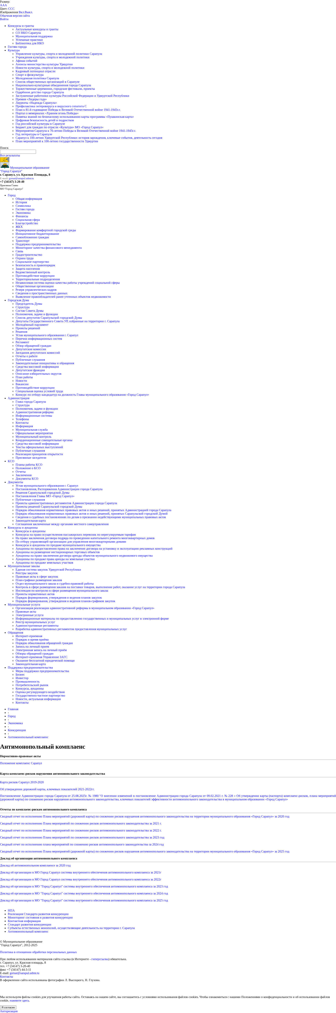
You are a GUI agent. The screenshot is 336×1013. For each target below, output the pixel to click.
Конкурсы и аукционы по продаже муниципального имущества (58, 545)
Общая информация (29, 198)
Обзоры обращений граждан (34, 653)
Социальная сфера (28, 219)
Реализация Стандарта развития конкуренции (38, 914)
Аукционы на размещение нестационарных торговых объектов (58, 552)
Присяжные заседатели (31, 457)
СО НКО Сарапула (28, 32)
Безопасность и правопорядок (35, 265)
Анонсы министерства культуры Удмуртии (44, 64)
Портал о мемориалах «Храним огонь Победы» (47, 113)
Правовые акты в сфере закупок (37, 576)
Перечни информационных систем (39, 338)
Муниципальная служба (32, 429)
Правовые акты (26, 611)
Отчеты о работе (27, 356)
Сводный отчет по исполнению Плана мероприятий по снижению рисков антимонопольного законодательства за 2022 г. (81, 830)
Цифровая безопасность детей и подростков (45, 120)
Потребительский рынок (32, 685)
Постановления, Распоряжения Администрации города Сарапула (59, 489)
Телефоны (22, 419)
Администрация (18, 398)
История (21, 202)
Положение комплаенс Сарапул (21, 763)
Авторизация (9, 1011)
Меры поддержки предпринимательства (42, 671)
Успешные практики (29, 39)
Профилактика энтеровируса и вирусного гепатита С (51, 106)
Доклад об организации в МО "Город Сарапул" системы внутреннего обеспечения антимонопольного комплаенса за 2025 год (84, 900)
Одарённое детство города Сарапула (40, 92)
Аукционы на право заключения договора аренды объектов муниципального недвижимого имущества (84, 555)
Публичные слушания (30, 359)
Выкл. (29, 12)
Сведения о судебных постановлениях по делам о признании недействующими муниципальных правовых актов (91, 517)
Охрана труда (24, 258)
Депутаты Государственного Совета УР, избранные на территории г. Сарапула (68, 321)
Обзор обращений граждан (33, 345)
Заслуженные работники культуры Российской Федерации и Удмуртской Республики (72, 95)
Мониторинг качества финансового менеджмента (49, 247)
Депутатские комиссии (31, 349)
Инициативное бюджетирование (37, 233)
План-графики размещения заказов (39, 580)
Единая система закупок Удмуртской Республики (48, 569)
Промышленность (27, 681)
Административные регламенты (37, 625)
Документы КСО (27, 478)
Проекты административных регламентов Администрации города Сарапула (66, 503)
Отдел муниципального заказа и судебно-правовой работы (55, 583)
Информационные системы (34, 415)
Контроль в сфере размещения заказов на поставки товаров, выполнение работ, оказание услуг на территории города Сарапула (100, 587)
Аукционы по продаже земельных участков (44, 562)
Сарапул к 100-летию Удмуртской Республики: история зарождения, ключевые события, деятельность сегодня (89, 137)
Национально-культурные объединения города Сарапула (53, 85)
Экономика (23, 212)
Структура (23, 307)
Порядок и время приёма (32, 639)
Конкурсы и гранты (21, 25)
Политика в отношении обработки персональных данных (38, 952)
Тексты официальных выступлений (39, 447)
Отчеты (21, 471)
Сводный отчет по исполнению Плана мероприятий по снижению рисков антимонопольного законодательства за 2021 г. (81, 823)
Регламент (22, 342)
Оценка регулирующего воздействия (40, 692)
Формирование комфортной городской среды (46, 230)
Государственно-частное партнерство (40, 695)
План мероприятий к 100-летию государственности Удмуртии (57, 141)
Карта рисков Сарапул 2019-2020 (22, 782)
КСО (11, 461)
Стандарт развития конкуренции (29, 924)
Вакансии (22, 384)
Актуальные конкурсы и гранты (37, 29)
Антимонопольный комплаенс (28, 737)
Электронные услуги (30, 615)
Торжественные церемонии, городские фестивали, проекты (55, 88)
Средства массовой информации (37, 366)
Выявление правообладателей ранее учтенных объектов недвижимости (63, 296)
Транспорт (23, 240)
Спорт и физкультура (30, 74)
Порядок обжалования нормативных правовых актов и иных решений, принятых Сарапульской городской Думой (92, 513)
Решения (21, 331)
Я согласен (8, 1007)
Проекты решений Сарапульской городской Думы (49, 506)
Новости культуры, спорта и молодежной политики (50, 67)
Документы (15, 482)
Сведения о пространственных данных (41, 293)
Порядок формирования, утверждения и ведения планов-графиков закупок (65, 601)
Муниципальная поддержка (34, 36)
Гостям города (17, 46)
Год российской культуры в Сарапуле (40, 123)
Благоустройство (27, 223)
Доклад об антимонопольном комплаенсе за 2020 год (35, 865)
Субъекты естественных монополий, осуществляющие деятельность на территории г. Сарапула (71, 928)
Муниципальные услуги (24, 604)
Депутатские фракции (30, 370)
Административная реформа (34, 412)
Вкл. (22, 12)
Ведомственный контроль (33, 272)
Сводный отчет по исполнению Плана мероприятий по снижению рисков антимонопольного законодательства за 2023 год (82, 837)
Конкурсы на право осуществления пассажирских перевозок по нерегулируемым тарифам (76, 534)
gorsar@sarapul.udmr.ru (21, 178)
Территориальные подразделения (38, 279)
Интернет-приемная (29, 636)
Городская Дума (18, 300)
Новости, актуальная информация (38, 699)
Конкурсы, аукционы (30, 688)
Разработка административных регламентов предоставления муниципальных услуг (71, 629)
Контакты (22, 422)
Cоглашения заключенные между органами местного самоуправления (62, 524)
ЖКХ (19, 226)
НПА (11, 910)
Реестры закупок (27, 573)
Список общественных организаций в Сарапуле (48, 81)
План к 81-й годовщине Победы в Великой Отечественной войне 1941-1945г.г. (68, 109)
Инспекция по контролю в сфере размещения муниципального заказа (62, 590)
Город (12, 195)
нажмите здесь (19, 1000)
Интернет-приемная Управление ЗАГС (41, 657)
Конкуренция (17, 730)
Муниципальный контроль (33, 436)
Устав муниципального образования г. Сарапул (47, 335)
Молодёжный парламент (32, 324)
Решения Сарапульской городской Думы (42, 492)
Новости (21, 380)
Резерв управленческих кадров (36, 289)
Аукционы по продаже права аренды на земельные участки (55, 559)
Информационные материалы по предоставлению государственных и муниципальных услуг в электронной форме (92, 618)
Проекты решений (28, 328)
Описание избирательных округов (38, 373)
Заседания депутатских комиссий (38, 352)
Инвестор (22, 678)
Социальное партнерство (32, 261)
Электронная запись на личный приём (41, 650)
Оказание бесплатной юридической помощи (45, 660)
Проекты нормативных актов (35, 594)
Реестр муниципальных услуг (35, 622)
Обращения (15, 632)
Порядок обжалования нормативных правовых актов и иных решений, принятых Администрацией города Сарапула (93, 510)
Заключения (24, 475)
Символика (23, 205)
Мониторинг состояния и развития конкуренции (40, 917)
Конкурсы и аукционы (23, 527)
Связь (19, 251)
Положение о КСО (28, 468)
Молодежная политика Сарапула (37, 78)
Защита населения (28, 268)
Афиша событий (26, 60)
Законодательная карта (31, 520)
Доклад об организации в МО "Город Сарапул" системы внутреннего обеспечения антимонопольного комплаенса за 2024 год (84, 893)
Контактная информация (24, 921)
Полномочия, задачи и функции (37, 314)
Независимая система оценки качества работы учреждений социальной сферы (68, 282)
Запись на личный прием (32, 646)
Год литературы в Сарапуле (34, 134)
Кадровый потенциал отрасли (35, 71)
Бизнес (20, 674)
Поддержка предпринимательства (38, 244)
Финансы (22, 216)
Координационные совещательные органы (44, 440)
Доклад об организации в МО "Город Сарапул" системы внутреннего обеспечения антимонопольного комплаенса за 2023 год (84, 886)
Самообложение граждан (32, 237)
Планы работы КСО (29, 464)
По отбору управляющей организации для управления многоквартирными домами (71, 541)
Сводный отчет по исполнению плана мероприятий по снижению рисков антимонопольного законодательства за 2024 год (82, 844)
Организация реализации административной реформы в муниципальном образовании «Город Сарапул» (85, 608)
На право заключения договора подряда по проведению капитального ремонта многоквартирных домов (85, 538)
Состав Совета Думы (30, 310)
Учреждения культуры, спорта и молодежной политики (52, 57)
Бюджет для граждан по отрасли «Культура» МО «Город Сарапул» (59, 127)
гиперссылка (99, 959)
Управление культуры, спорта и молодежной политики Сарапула (59, 53)
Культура (14, 50)
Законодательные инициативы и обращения (45, 363)
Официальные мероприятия (34, 433)
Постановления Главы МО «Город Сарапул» (45, 496)
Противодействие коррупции (35, 275)
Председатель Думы (29, 303)
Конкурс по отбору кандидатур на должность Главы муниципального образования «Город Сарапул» (82, 394)
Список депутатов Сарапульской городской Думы (49, 317)
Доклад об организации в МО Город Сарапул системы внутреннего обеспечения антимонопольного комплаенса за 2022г (80, 879)
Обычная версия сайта (15, 15)
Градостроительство (29, 254)
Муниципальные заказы (24, 566)
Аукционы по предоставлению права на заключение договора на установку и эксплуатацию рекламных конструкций (94, 548)
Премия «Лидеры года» (31, 99)
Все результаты (10, 155)
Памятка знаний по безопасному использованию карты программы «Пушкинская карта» (75, 116)
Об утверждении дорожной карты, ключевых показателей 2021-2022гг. (47, 789)
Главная (13, 709)
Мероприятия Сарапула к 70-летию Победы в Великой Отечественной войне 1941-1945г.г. (76, 130)
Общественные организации (35, 286)
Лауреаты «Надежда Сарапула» (36, 102)
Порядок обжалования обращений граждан (44, 643)
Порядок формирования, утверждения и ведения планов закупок (59, 597)
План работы (24, 377)
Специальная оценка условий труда (39, 391)
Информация (24, 426)
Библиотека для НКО (30, 43)
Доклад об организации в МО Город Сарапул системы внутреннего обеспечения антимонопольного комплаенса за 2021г (80, 872)
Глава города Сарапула (31, 401)
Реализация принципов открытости (39, 454)
